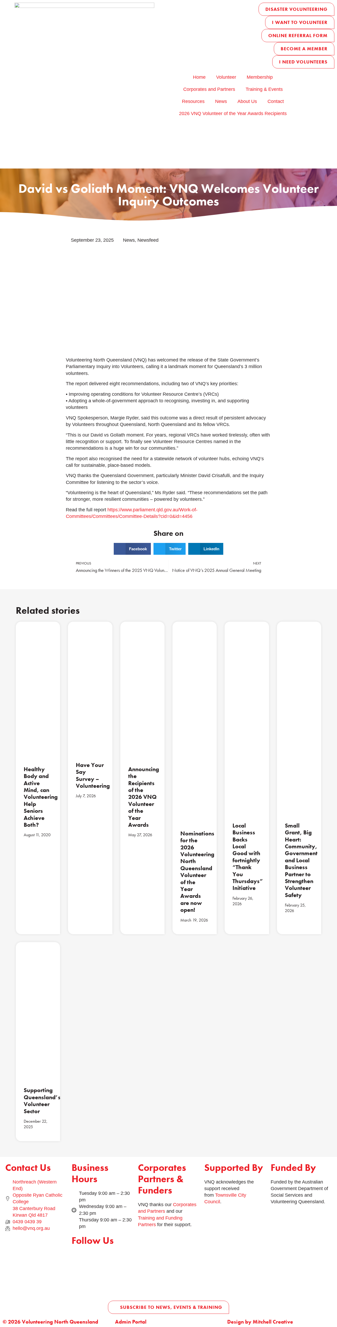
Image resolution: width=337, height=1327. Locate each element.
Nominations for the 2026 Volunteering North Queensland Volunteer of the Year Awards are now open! (197, 872)
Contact (275, 101)
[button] (132, 549)
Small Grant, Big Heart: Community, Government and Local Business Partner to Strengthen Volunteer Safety (301, 860)
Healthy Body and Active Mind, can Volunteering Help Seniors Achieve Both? (41, 797)
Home (199, 77)
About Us (247, 101)
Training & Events (264, 89)
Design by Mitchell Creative (260, 1321)
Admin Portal (130, 1321)
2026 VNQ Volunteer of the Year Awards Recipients (233, 113)
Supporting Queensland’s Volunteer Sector (42, 1100)
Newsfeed (147, 240)
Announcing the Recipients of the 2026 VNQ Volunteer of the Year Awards (143, 797)
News (221, 101)
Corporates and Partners (209, 89)
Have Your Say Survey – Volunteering (93, 775)
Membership (260, 77)
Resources (193, 101)
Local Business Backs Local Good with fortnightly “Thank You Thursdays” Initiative (247, 857)
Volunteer (226, 77)
